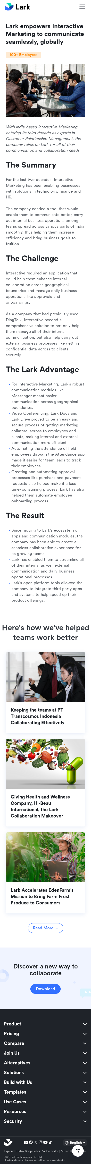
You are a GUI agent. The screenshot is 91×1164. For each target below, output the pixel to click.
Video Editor (50, 1151)
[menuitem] (45, 1024)
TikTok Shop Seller (28, 1151)
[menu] (45, 1073)
